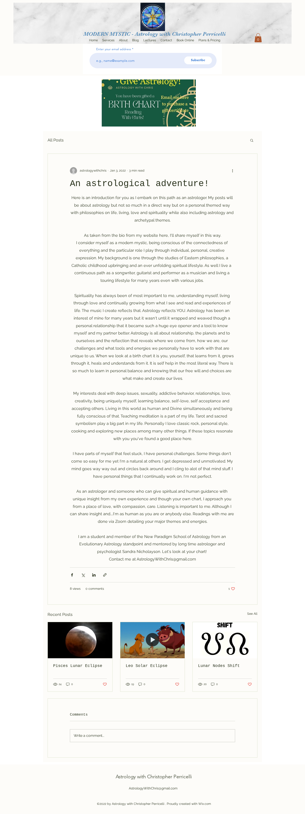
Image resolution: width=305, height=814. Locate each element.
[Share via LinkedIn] (94, 575)
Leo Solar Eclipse (146, 666)
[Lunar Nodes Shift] (225, 640)
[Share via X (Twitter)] (83, 575)
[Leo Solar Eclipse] (152, 640)
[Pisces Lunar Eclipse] (80, 640)
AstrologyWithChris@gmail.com (153, 788)
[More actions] (232, 170)
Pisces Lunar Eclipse (77, 666)
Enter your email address (113, 49)
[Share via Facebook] (72, 575)
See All (252, 613)
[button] (258, 37)
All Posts (56, 140)
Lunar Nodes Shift (219, 666)
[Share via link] (105, 575)
